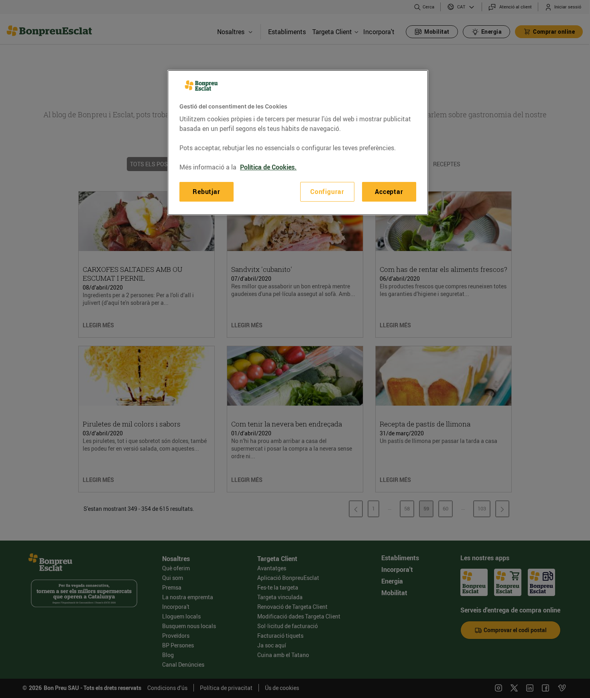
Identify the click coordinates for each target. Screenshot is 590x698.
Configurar (327, 191)
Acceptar (389, 191)
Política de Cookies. (268, 167)
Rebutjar (206, 191)
